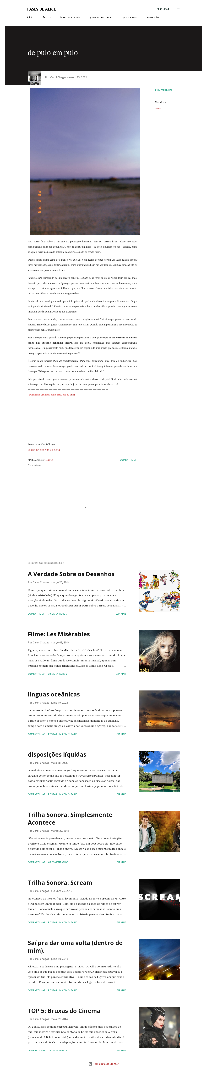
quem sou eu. (130, 17)
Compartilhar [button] (164, 89)
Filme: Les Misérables (59, 634)
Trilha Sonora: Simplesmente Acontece (70, 818)
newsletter (153, 17)
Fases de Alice (41, 9)
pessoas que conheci (101, 17)
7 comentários (57, 613)
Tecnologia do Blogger (105, 1063)
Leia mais (121, 613)
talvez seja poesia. (70, 17)
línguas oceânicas (54, 694)
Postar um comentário (62, 734)
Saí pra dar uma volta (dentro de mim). (75, 946)
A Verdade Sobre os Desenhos (71, 574)
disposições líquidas (57, 754)
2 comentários (57, 673)
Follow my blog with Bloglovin (44, 449)
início (30, 17)
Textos (46, 17)
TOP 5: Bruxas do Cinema (64, 1011)
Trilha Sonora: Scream (60, 883)
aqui (72, 394)
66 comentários (58, 862)
